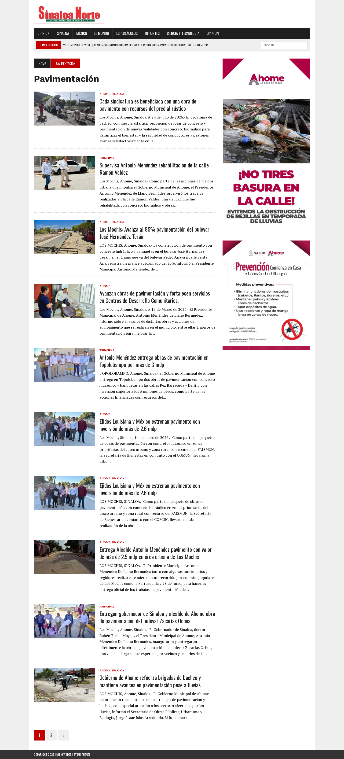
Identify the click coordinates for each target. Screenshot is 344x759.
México (81, 33)
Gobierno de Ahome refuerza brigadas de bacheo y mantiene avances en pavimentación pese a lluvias (150, 681)
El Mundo (101, 33)
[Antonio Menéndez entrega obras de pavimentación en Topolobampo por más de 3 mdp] (64, 378)
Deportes (152, 33)
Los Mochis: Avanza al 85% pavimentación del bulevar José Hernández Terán (154, 233)
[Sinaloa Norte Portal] (77, 14)
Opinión (43, 33)
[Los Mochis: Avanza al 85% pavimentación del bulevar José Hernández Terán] (64, 250)
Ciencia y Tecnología (183, 33)
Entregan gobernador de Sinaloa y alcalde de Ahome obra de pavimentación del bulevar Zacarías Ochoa (157, 617)
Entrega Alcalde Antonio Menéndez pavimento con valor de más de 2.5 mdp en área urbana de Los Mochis (155, 553)
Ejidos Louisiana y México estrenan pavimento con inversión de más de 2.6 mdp (149, 425)
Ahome (104, 94)
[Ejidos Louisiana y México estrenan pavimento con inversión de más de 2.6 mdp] (64, 442)
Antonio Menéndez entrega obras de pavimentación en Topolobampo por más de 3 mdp (154, 361)
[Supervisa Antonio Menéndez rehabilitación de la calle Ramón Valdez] (64, 186)
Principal (106, 158)
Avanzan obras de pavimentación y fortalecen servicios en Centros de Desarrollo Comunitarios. (154, 296)
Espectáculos (127, 33)
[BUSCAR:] (284, 44)
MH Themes (84, 754)
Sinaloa (63, 33)
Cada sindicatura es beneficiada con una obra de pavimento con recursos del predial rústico (147, 104)
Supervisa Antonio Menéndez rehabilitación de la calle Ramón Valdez (154, 168)
